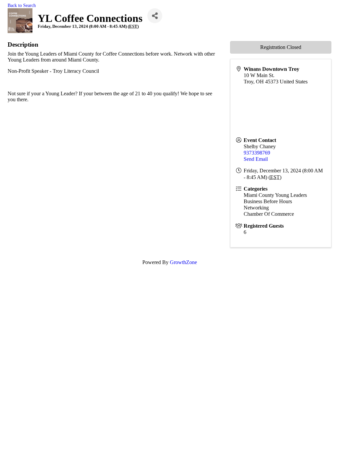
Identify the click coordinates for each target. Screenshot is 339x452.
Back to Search (22, 5)
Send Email (256, 159)
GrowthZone (183, 262)
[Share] (154, 15)
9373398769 (257, 153)
